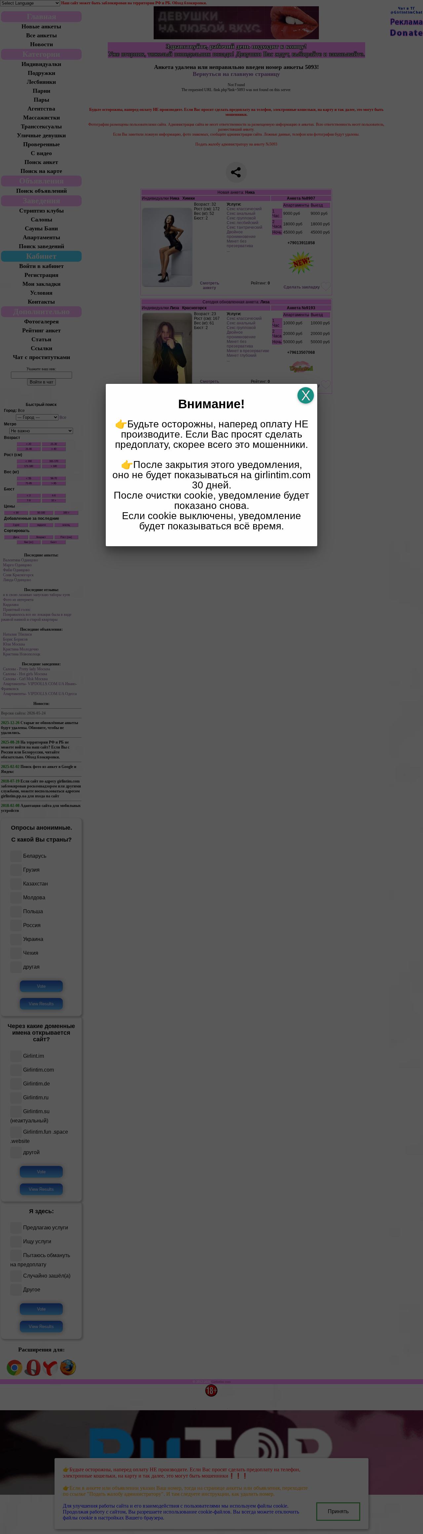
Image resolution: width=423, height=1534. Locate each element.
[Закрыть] (305, 395)
